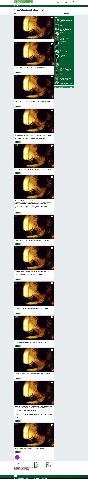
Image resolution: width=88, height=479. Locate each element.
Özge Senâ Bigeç (63, 28)
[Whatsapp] (15, 471)
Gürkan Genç (62, 25)
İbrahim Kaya (62, 50)
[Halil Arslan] (57, 73)
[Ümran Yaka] (57, 33)
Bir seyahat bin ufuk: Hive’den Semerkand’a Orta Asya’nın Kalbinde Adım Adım (66, 34)
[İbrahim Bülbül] (57, 47)
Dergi (36, 465)
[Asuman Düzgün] (57, 42)
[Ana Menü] (73, 6)
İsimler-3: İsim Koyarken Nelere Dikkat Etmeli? (66, 21)
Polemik (25, 5)
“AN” (60, 61)
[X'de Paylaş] (65, 13)
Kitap (15, 5)
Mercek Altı (29, 5)
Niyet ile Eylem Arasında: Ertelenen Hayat (66, 43)
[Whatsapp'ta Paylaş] (67, 13)
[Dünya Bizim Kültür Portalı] (23, 2)
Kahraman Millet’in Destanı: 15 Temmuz (65, 52)
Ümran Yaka (62, 32)
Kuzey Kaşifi (62, 24)
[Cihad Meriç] (57, 78)
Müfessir (61, 74)
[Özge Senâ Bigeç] (57, 29)
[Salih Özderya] (57, 60)
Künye (36, 467)
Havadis (36, 466)
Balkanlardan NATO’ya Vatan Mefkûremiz (64, 39)
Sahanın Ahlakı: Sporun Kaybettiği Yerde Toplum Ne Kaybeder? (65, 70)
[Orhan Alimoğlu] (57, 82)
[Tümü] (72, 17)
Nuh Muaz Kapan (63, 68)
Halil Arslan (62, 73)
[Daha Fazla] (68, 13)
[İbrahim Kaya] (57, 51)
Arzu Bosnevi (62, 55)
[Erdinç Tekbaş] (57, 20)
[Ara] (71, 6)
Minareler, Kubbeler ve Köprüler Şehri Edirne (66, 65)
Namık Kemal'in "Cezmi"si (64, 56)
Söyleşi (18, 5)
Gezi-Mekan (49, 465)
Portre (22, 5)
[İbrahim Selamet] (57, 38)
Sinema (33, 5)
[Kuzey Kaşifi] (57, 24)
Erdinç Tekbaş (62, 19)
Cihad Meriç (62, 77)
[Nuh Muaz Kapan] (57, 69)
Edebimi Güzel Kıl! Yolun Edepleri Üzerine (65, 48)
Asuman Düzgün (63, 41)
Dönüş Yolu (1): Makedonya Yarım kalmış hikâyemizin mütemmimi (66, 30)
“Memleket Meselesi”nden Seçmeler (66, 83)
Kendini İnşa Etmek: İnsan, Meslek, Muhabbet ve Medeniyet (65, 79)
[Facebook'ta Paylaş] (63, 13)
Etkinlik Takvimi (49, 466)
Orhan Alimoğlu (63, 82)
